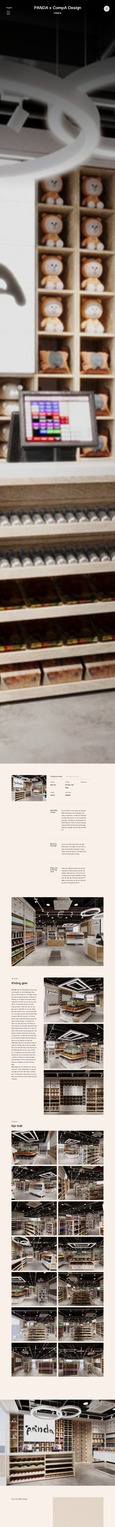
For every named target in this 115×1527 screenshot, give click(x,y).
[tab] (57, 776)
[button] (8, 13)
